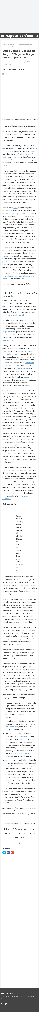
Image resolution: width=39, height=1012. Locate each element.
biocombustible (21, 736)
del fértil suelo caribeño (24, 154)
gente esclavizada (22, 368)
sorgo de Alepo (8, 331)
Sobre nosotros (7, 993)
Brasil (13, 160)
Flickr (12, 296)
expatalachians (19, 36)
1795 (15, 207)
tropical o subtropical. (15, 315)
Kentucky (14, 44)
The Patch (15, 808)
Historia (5, 44)
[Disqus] (19, 889)
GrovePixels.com (6, 999)
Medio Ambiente (25, 44)
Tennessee (6, 47)
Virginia (15, 47)
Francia (27, 385)
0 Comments (6, 64)
